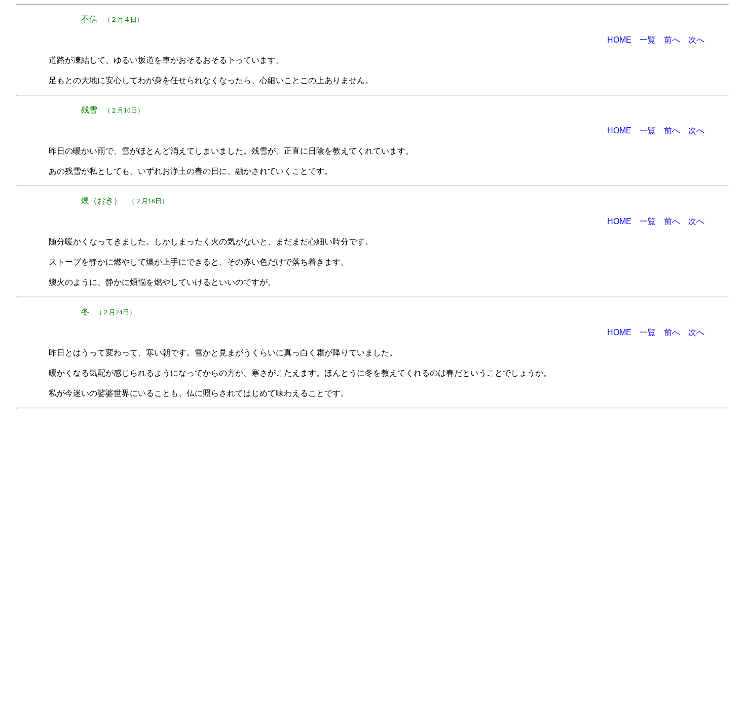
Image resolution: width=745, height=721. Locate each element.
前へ (672, 39)
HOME (619, 39)
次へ (696, 39)
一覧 (648, 39)
